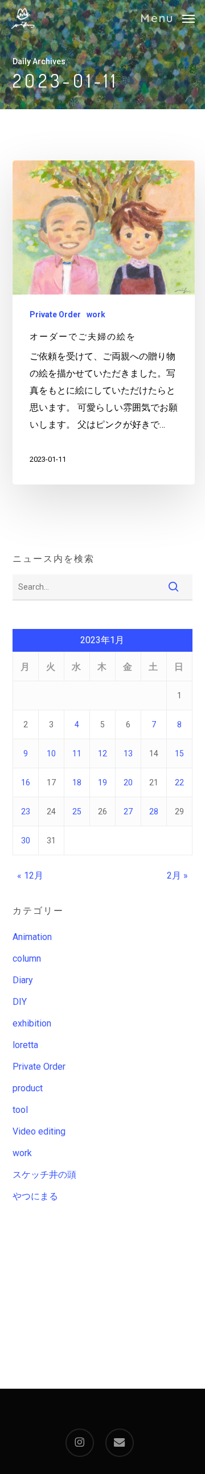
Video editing (39, 1131)
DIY (20, 1001)
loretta (25, 1045)
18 (76, 782)
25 (76, 811)
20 (128, 782)
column (27, 958)
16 (25, 782)
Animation (32, 936)
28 (153, 811)
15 (179, 753)
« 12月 (30, 875)
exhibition (32, 1023)
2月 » (177, 875)
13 (128, 753)
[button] (167, 17)
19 (102, 782)
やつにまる (35, 1196)
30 (25, 840)
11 (76, 753)
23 (25, 811)
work (96, 314)
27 (128, 811)
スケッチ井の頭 (44, 1174)
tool (20, 1109)
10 (51, 753)
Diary (23, 980)
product (28, 1088)
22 (179, 782)
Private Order (55, 314)
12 (102, 753)
